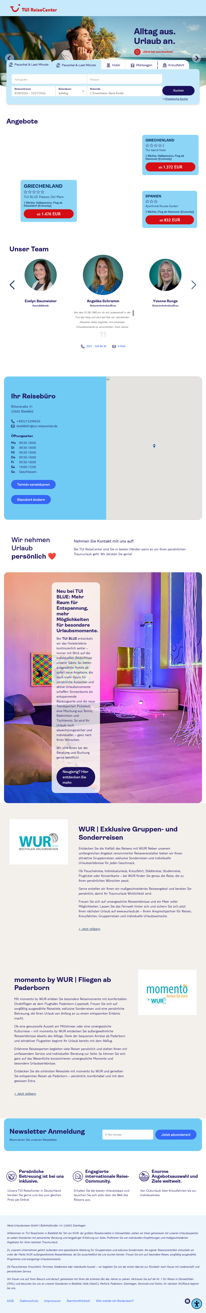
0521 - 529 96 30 (96, 346)
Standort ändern (31, 500)
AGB (10, 1301)
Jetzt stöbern (90, 929)
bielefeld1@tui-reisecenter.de (37, 426)
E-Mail (121, 346)
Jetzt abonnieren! (176, 1135)
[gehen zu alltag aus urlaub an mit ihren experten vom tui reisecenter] (103, 58)
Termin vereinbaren (33, 485)
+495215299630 (28, 421)
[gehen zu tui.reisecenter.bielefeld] (189, 1302)
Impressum (52, 1301)
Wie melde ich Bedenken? (115, 1301)
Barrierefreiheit (78, 1301)
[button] (12, 285)
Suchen (178, 90)
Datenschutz (29, 1301)
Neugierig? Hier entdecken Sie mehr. (75, 777)
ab (49, 213)
